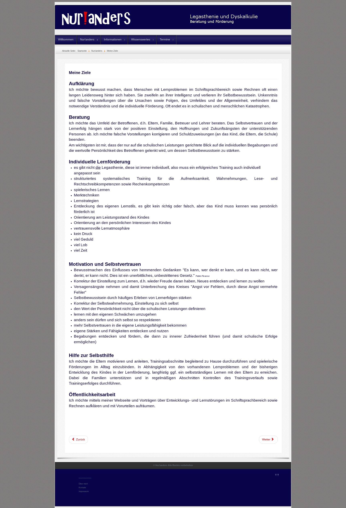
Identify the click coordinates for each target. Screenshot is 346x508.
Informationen (113, 39)
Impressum (84, 491)
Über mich (83, 484)
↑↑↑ (277, 474)
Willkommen (65, 39)
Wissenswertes (140, 39)
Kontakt (82, 487)
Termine (165, 39)
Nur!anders (87, 39)
